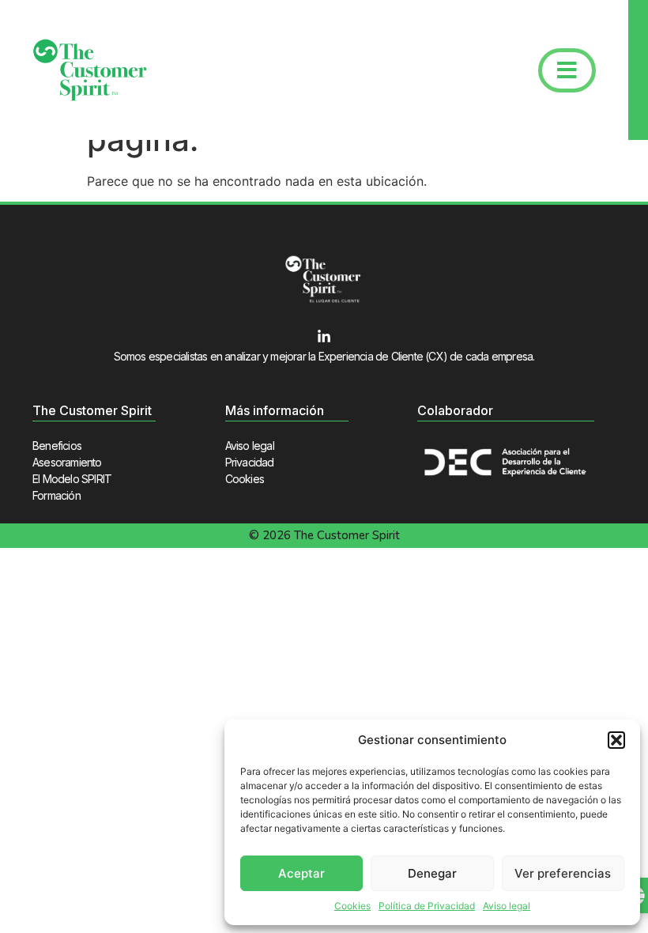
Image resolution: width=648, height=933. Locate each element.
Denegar (432, 873)
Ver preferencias (562, 873)
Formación (56, 495)
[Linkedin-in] (324, 337)
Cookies (352, 906)
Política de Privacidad (427, 906)
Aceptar (301, 873)
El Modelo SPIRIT (71, 478)
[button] (616, 740)
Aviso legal (506, 906)
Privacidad (249, 462)
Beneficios (56, 445)
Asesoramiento (67, 462)
